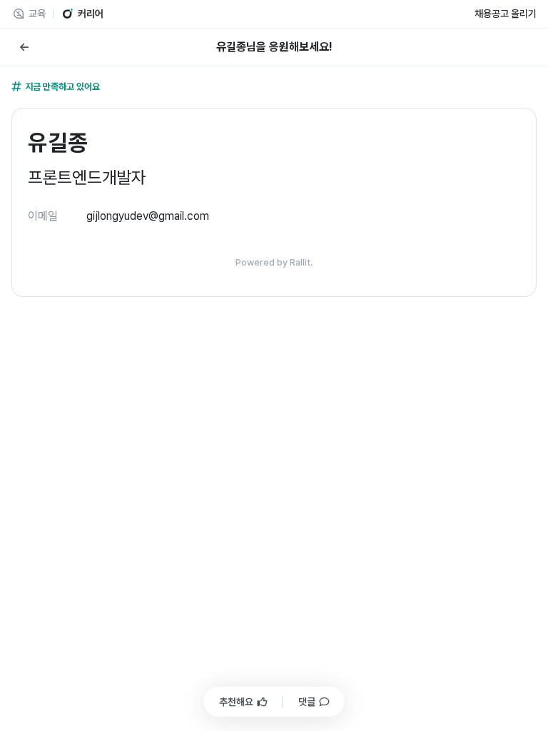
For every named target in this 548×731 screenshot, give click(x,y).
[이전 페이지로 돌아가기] (24, 47)
